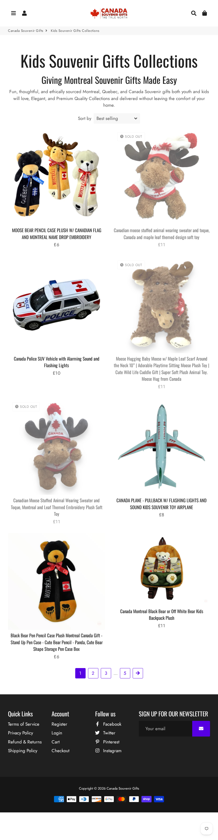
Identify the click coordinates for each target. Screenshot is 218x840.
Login (57, 733)
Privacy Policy (20, 733)
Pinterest (110, 742)
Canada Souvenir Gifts (25, 30)
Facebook (111, 724)
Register (59, 724)
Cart (56, 742)
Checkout (60, 750)
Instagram (111, 750)
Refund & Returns (25, 742)
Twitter (108, 733)
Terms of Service (23, 724)
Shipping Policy (22, 750)
